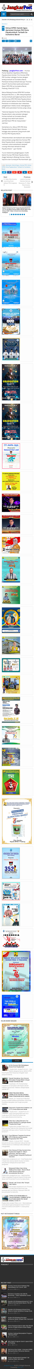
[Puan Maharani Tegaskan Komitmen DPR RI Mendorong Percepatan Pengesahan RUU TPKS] (5, 1138)
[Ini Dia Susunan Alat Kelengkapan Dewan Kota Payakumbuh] (5, 1068)
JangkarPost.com (9, 1365)
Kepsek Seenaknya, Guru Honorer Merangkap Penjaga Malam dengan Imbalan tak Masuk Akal (19, 1079)
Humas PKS (23, 165)
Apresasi (8, 165)
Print (11, 41)
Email (18, 41)
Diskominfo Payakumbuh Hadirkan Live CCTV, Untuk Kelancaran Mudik (20, 1108)
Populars (7, 1060)
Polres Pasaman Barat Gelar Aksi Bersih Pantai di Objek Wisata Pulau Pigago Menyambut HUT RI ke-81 (20, 1327)
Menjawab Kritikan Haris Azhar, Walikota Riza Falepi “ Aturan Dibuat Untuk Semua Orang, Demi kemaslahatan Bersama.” (19, 1170)
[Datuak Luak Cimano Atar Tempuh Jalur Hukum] (5, 1185)
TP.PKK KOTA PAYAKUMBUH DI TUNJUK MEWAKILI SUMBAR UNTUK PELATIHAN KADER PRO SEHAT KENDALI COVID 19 (20, 1198)
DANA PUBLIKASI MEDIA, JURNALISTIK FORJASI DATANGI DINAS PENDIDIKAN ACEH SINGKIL (19, 1094)
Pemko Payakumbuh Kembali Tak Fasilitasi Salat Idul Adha (18, 1358)
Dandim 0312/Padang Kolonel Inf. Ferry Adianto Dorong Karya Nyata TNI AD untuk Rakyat (20, 1302)
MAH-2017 (20, 1367)
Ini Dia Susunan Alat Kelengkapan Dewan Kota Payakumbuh (19, 1066)
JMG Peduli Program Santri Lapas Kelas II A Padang (20, 1342)
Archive (17, 1060)
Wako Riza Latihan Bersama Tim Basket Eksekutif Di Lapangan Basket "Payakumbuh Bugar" (20, 1122)
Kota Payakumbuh (11, 167)
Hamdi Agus (15, 165)
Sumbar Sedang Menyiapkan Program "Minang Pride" (20, 1334)
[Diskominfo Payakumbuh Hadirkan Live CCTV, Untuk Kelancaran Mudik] (5, 1110)
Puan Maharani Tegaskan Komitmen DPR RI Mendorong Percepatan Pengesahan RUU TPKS (19, 1137)
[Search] (31, 14)
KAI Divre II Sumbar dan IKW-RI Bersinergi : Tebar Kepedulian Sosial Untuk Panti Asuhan (19, 1295)
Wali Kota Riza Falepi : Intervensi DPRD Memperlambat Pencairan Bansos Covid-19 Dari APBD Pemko (20, 1351)
